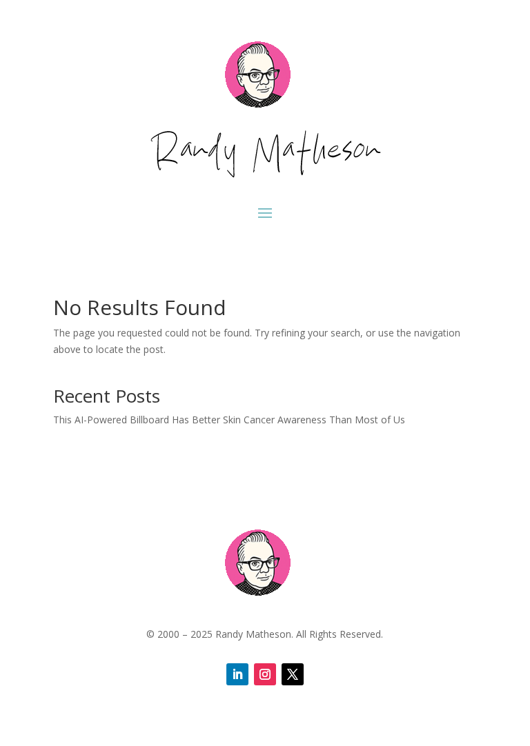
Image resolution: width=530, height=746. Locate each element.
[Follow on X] (293, 674)
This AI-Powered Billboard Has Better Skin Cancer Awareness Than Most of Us (229, 419)
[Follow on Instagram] (265, 674)
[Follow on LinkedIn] (237, 674)
